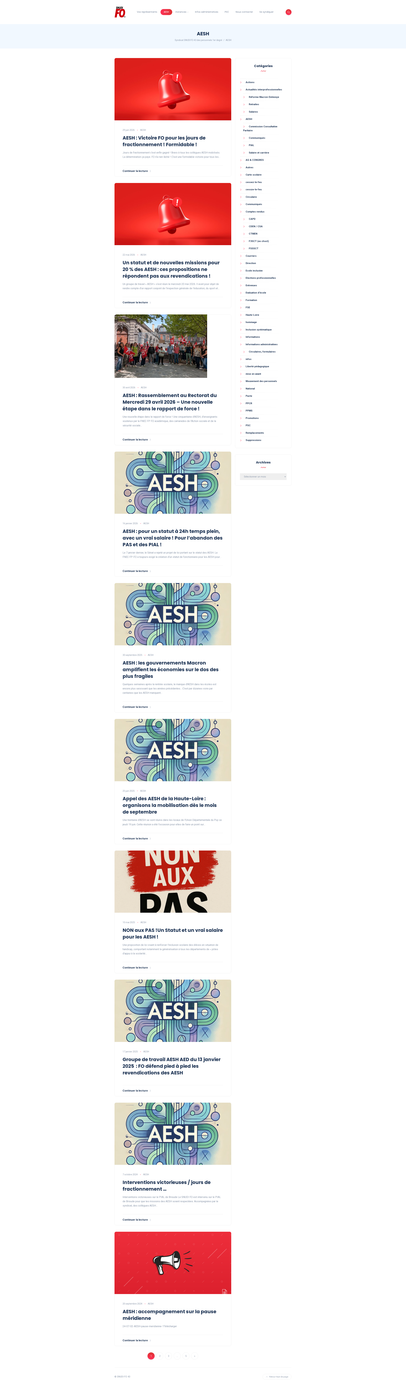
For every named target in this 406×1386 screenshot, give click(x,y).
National (250, 388)
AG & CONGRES (255, 160)
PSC (227, 11)
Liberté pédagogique (257, 366)
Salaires (253, 111)
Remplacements (255, 432)
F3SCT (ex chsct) (259, 241)
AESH (166, 11)
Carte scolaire (254, 174)
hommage (251, 322)
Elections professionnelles (261, 278)
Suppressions (253, 440)
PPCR (249, 403)
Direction (251, 263)
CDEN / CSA (256, 226)
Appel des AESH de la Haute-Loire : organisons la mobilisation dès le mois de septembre (170, 805)
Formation (251, 300)
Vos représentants (147, 11)
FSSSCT (253, 248)
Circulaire (251, 197)
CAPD (252, 219)
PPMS (249, 410)
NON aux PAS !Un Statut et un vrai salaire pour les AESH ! (173, 933)
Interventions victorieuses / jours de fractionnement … (167, 1185)
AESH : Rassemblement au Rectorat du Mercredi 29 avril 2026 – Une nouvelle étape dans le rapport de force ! (170, 402)
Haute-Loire (252, 314)
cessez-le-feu (254, 182)
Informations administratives (262, 344)
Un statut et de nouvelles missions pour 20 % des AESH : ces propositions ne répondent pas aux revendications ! (171, 269)
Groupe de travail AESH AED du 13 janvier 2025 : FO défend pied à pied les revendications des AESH (172, 1066)
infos (248, 359)
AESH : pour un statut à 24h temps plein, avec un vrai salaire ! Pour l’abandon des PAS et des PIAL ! (173, 538)
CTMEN (253, 233)
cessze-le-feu (254, 189)
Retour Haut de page (278, 1377)
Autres (249, 167)
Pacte (249, 396)
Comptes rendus (255, 211)
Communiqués (257, 138)
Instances (181, 11)
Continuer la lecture (135, 171)
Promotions (252, 418)
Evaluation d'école (256, 292)
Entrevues (251, 285)
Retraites (254, 104)
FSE (248, 307)
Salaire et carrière (259, 152)
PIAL (251, 145)
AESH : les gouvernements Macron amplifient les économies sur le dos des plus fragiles (171, 669)
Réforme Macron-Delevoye (264, 97)
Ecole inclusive (254, 270)
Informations (253, 337)
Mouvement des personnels (261, 381)
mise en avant (253, 373)
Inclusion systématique (259, 329)
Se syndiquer (266, 11)
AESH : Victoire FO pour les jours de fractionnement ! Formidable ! (164, 141)
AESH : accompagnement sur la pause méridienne (169, 1315)
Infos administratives (206, 11)
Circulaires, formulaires (262, 351)
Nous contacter (244, 11)
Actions (250, 82)
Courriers (251, 255)
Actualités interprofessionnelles (264, 89)
